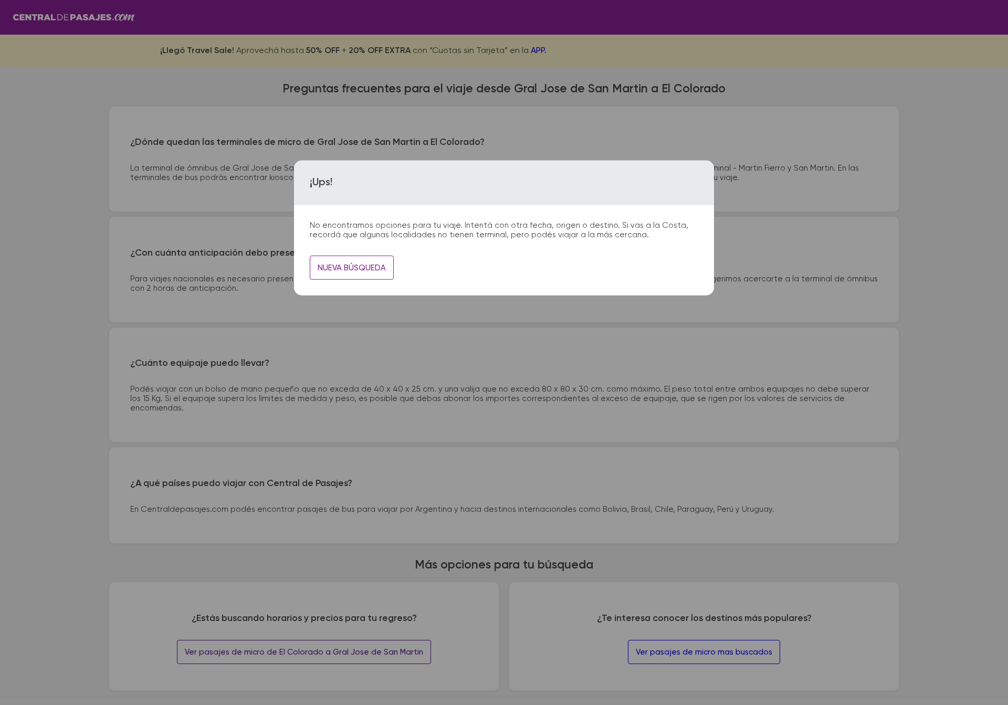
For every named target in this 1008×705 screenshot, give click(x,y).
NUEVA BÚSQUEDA (352, 268)
